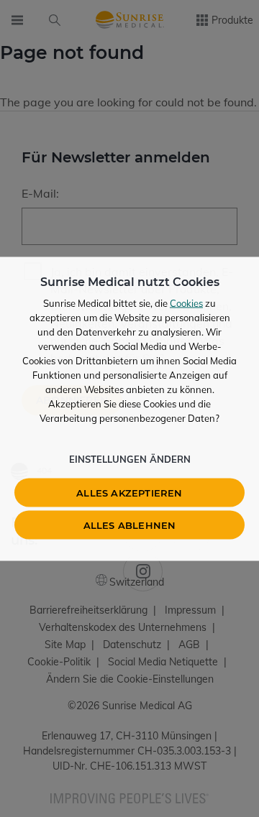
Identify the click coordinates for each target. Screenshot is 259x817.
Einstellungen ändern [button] (130, 458)
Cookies (186, 302)
